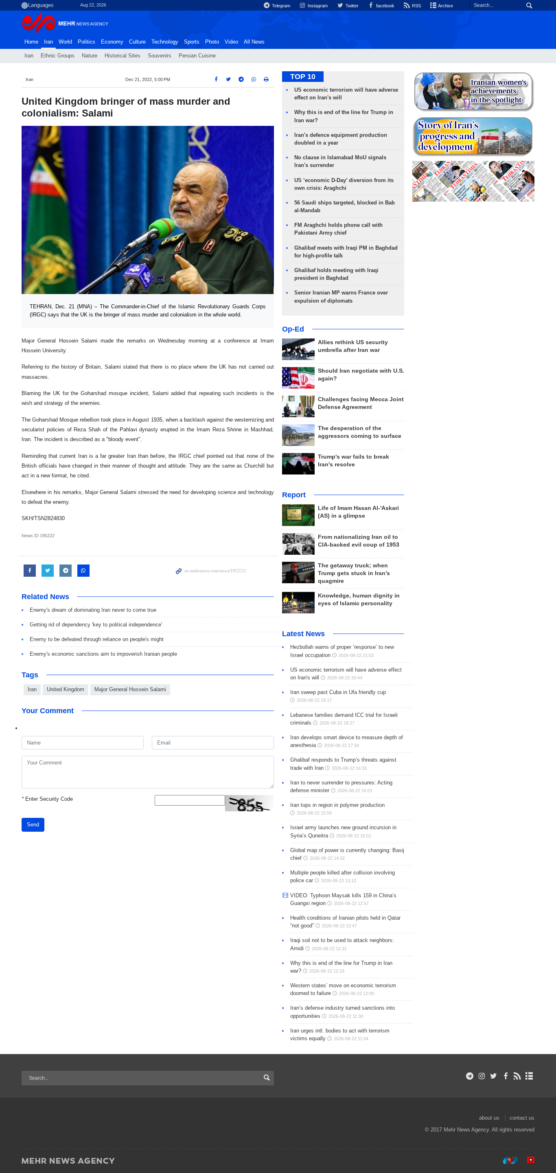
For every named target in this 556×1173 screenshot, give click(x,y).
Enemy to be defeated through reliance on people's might (97, 639)
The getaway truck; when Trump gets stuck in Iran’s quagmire (354, 573)
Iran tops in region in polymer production (337, 805)
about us (489, 1118)
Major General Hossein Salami (130, 689)
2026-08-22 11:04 (351, 1038)
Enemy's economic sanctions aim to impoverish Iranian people (103, 654)
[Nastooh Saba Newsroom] (506, 1160)
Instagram (317, 5)
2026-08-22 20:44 (344, 677)
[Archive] (529, 1076)
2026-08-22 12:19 (326, 971)
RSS (416, 5)
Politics (86, 42)
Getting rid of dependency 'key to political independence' (96, 625)
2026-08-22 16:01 (354, 790)
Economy (112, 42)
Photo (212, 42)
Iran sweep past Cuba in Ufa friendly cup (338, 692)
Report (294, 495)
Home (31, 42)
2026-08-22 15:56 (314, 813)
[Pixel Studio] (526, 1160)
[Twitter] (493, 1076)
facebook (384, 5)
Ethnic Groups (57, 56)
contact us (522, 1118)
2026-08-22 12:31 (329, 948)
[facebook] (505, 1076)
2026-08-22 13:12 (338, 880)
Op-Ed (293, 329)
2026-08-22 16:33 (349, 768)
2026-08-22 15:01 (353, 835)
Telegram (280, 5)
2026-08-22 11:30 (345, 1016)
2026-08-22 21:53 (356, 655)
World (65, 42)
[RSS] (517, 1076)
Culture (137, 42)
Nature (89, 56)
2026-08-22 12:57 (351, 903)
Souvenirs (159, 56)
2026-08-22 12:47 (339, 925)
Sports (191, 42)
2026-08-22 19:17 (314, 700)
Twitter (351, 5)
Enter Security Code (47, 799)
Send (33, 825)
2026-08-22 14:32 (327, 858)
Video (231, 42)
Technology (164, 42)
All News (254, 42)
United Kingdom (65, 689)
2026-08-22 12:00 (356, 993)
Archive (445, 5)
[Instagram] (482, 1076)
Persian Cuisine (197, 56)
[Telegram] (470, 1076)
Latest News (303, 634)
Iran (48, 42)
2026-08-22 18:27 (337, 722)
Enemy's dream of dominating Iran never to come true (93, 610)
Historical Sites (122, 56)
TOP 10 (302, 76)
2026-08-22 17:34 (341, 745)
